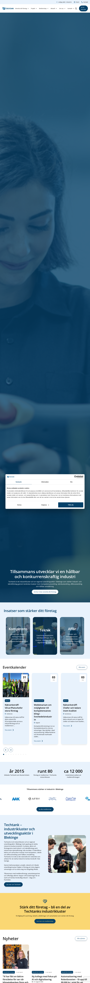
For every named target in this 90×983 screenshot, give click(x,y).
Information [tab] (45, 482)
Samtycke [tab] (19, 482)
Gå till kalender (83, 8)
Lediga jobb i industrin (65, 2)
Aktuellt (53, 8)
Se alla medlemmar (45, 809)
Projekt (33, 8)
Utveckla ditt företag (21, 8)
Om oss (61, 8)
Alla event (82, 667)
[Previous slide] (6, 750)
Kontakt (85, 2)
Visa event (9, 730)
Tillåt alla (70, 505)
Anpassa (44, 505)
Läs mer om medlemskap (45, 921)
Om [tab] (71, 482)
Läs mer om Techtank (13, 884)
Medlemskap (43, 8)
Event (77, 2)
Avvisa (19, 505)
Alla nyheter (81, 938)
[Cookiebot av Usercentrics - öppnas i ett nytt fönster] (75, 477)
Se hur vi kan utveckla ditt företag (45, 592)
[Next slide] (11, 750)
